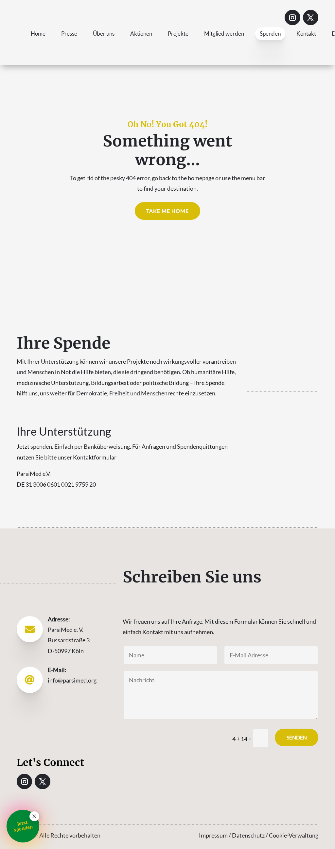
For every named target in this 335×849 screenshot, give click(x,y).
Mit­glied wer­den (224, 33)
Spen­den (270, 33)
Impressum (213, 835)
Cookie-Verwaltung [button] (293, 835)
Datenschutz (248, 835)
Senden (297, 737)
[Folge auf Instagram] (292, 17)
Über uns (104, 33)
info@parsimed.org (72, 680)
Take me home (167, 211)
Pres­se (69, 33)
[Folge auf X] (310, 17)
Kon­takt (306, 33)
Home (38, 33)
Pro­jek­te (178, 33)
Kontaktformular (94, 457)
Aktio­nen (141, 33)
